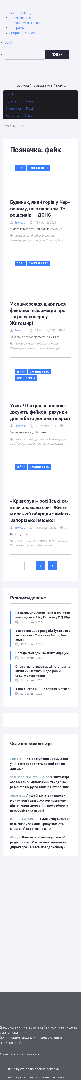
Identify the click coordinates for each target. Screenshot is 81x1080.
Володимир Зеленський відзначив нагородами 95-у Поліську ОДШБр (42, 615)
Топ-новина (25, 378)
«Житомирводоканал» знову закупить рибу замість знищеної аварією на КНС (40, 824)
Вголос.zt (20, 222)
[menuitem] (43, 54)
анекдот (20, 540)
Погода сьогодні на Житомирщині (42, 653)
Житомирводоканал (22, 348)
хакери (49, 545)
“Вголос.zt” (12, 1042)
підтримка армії (47, 443)
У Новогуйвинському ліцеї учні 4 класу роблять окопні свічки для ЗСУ (39, 764)
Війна (20, 371)
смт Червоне (48, 240)
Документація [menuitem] (20, 17)
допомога (42, 439)
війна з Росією (37, 344)
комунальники (45, 348)
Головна (9, 126)
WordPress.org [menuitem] (20, 13)
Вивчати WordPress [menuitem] (24, 23)
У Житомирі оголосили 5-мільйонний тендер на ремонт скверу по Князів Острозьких (39, 782)
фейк (61, 240)
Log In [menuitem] (9, 42)
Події (20, 168)
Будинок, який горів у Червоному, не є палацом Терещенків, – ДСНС (40, 209)
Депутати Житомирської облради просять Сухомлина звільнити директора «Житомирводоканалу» (39, 842)
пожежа (34, 240)
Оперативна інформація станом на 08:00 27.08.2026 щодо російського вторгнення (43, 671)
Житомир (52, 344)
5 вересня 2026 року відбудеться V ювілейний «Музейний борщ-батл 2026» (43, 635)
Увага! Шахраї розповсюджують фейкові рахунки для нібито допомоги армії (40, 412)
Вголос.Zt (48, 235)
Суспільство (38, 168)
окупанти (30, 545)
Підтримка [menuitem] (17, 28)
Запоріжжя (17, 545)
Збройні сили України (23, 443)
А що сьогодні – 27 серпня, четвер (42, 689)
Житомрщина (60, 540)
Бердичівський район (28, 235)
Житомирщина (19, 240)
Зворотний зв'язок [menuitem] (23, 33)
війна (31, 439)
